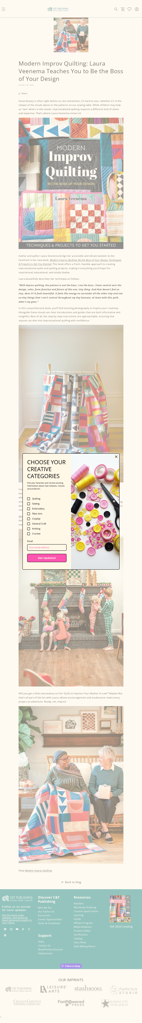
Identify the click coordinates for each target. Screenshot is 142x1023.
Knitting (36, 528)
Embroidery (38, 508)
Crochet (36, 533)
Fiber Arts (37, 513)
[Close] (116, 456)
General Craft (39, 523)
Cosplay (36, 518)
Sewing (36, 503)
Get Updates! (47, 558)
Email (30, 541)
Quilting (36, 498)
